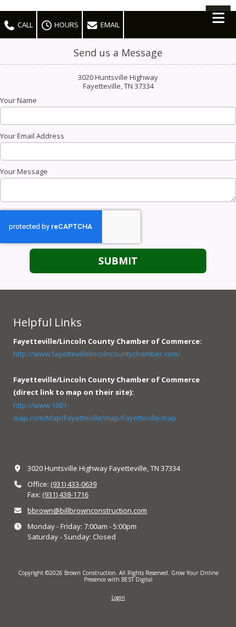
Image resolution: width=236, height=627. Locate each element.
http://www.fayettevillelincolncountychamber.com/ (97, 354)
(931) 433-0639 (73, 484)
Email (109, 25)
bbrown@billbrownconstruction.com (87, 510)
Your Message (24, 171)
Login (118, 597)
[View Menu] (218, 17)
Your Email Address (32, 135)
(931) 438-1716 (65, 494)
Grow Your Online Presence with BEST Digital (151, 576)
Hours (65, 25)
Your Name (18, 100)
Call (24, 25)
